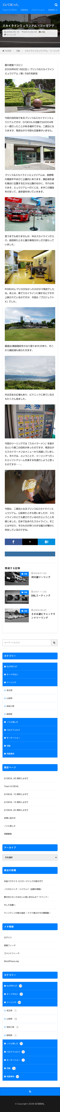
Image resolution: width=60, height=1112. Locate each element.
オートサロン (12, 674)
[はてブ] (46, 542)
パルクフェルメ (38, 10)
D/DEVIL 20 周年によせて (16, 810)
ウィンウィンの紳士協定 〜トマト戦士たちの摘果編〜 (27, 913)
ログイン (8, 937)
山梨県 (9, 698)
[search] (54, 642)
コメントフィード (11, 953)
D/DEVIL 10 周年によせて (16, 794)
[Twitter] (30, 542)
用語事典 (52, 10)
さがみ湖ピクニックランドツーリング (43, 616)
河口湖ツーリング (40, 577)
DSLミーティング (40, 595)
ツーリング (11, 35)
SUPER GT (12, 666)
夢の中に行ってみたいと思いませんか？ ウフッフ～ (26, 897)
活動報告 (24, 10)
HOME (8, 51)
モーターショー (13, 738)
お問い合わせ (10, 818)
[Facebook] (13, 542)
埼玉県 (9, 690)
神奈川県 (10, 706)
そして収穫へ (10, 905)
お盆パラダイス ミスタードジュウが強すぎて (23, 881)
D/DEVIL (39, 1104)
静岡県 (9, 714)
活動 (43, 32)
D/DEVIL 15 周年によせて (16, 802)
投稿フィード (10, 945)
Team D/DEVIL (9, 10)
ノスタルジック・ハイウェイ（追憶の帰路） (23, 889)
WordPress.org (11, 961)
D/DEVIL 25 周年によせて (16, 778)
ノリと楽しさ (12, 722)
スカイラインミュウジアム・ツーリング (42, 51)
